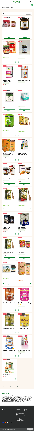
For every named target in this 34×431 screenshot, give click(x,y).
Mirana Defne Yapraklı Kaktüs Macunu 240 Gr (6, 106)
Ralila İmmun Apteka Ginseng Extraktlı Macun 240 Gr (22, 56)
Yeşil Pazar (5, 429)
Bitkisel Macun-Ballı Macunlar (10, 7)
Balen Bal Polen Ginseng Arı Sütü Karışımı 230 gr (6, 179)
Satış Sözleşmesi (18, 415)
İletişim (17, 414)
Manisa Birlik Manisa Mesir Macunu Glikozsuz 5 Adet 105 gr (22, 154)
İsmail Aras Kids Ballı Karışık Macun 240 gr (24, 80)
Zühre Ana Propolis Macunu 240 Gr (23, 328)
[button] (1, 2)
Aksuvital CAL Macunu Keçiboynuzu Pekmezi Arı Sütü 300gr (23, 129)
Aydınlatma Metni (18, 410)
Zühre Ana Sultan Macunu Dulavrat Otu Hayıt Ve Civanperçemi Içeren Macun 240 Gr (24, 303)
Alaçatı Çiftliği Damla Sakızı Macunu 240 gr (24, 105)
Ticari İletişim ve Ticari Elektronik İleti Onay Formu (20, 420)
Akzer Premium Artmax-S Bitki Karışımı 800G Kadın (7, 81)
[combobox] (17, 5)
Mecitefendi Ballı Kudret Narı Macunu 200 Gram (21, 253)
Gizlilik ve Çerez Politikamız (20, 413)
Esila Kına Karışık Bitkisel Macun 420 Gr (24, 350)
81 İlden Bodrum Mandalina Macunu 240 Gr (9, 350)
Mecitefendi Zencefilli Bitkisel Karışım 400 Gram (6, 203)
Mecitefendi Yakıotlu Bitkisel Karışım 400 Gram (22, 203)
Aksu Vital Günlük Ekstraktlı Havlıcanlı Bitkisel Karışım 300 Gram (8, 154)
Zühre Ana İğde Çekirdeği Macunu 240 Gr (9, 302)
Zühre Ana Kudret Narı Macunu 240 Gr (8, 328)
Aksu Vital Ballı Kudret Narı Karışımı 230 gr (9, 55)
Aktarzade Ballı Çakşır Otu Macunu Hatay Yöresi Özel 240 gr (8, 32)
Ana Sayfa (4, 7)
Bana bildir (9, 37)
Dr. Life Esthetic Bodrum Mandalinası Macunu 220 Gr (7, 375)
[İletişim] (31, 2)
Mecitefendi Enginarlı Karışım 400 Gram (8, 252)
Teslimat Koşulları (18, 418)
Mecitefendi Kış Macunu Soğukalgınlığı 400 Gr (6, 228)
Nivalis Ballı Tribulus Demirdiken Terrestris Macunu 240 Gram (22, 32)
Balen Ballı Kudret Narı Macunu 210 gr (23, 178)
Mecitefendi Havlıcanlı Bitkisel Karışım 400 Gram (22, 228)
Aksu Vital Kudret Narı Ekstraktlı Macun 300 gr (21, 277)
